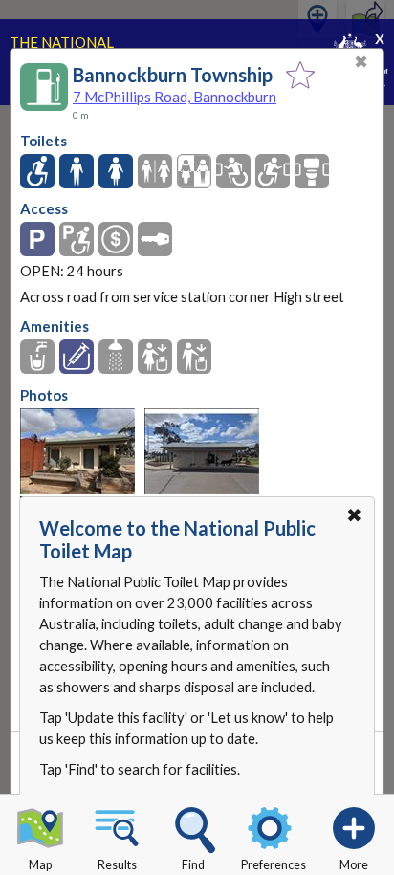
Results (117, 865)
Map (40, 865)
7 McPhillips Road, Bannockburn (174, 96)
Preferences (273, 865)
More (353, 865)
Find (193, 865)
